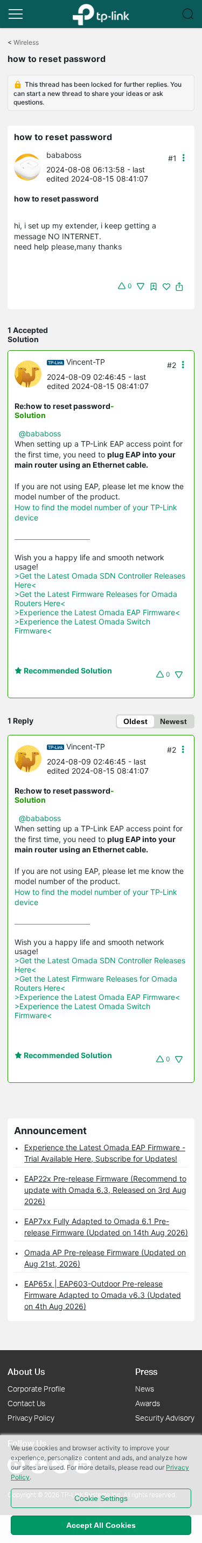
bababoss (63, 154)
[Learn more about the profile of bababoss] (30, 166)
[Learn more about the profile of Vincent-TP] (31, 373)
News (144, 1388)
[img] (153, 286)
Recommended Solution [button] (67, 670)
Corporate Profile (36, 1388)
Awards (147, 1403)
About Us (26, 1371)
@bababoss (40, 433)
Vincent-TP (85, 361)
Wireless (26, 42)
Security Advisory (164, 1417)
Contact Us (26, 1403)
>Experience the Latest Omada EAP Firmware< (97, 612)
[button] (16, 14)
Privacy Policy (31, 1417)
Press (146, 1371)
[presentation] (27, 167)
